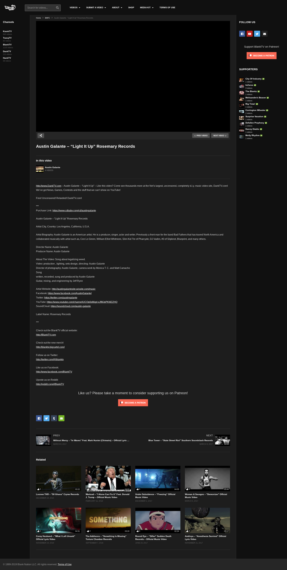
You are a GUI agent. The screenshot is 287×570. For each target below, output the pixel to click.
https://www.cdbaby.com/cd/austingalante (74, 210)
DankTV (7, 51)
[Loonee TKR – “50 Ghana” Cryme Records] (58, 478)
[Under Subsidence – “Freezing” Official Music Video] (157, 478)
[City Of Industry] (241, 80)
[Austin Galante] (39, 169)
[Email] (265, 34)
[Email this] (61, 418)
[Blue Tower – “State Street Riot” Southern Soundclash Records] (183, 440)
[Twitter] (257, 34)
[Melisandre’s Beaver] (241, 99)
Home (38, 18)
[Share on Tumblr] (54, 418)
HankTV (7, 58)
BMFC (47, 18)
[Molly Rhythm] (241, 136)
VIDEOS (74, 7)
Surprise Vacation (254, 116)
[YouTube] (250, 34)
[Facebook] (242, 34)
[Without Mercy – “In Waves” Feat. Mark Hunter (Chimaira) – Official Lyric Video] (83, 440)
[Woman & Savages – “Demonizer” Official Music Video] (207, 478)
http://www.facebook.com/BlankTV (54, 371)
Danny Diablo (252, 129)
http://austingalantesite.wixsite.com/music (74, 289)
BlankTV (7, 44)
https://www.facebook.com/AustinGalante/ (70, 293)
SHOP (131, 7)
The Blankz (251, 91)
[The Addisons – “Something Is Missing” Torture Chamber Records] (108, 520)
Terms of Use (65, 564)
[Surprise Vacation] (241, 118)
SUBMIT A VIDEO (95, 7)
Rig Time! (250, 104)
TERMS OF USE (167, 7)
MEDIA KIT (145, 7)
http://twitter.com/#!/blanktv (50, 359)
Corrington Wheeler (255, 110)
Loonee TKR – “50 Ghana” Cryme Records (57, 494)
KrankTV (7, 31)
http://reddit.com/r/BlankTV (50, 384)
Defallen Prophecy (254, 123)
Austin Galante (52, 167)
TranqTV (7, 38)
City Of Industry (253, 79)
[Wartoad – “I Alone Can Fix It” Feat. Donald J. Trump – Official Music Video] (108, 478)
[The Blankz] (241, 92)
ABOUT (116, 7)
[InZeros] (241, 86)
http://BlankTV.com (46, 334)
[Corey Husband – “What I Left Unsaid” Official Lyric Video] (58, 520)
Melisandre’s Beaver (255, 97)
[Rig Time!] (241, 105)
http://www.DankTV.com (48, 186)
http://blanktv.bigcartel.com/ (50, 347)
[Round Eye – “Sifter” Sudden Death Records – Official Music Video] (157, 520)
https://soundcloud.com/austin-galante (71, 306)
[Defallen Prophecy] (241, 124)
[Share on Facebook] (39, 418)
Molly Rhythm (252, 135)
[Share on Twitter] (46, 418)
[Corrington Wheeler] (241, 111)
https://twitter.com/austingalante (60, 297)
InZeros (249, 85)
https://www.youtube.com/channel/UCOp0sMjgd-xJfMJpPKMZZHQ (82, 302)
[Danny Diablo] (241, 130)
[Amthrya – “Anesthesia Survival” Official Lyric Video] (207, 520)
